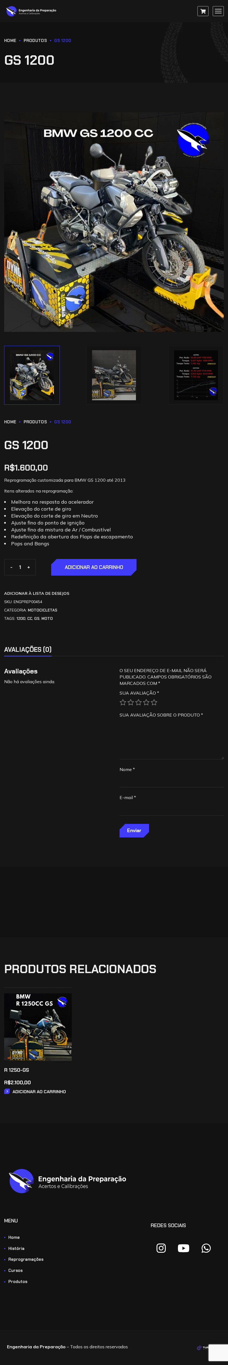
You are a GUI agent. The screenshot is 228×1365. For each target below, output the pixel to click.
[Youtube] (183, 1248)
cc (29, 618)
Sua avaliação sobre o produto (161, 715)
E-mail (128, 797)
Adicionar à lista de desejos (36, 593)
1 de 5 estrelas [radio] (123, 702)
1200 (20, 618)
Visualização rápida (63, 1017)
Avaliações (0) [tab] (28, 649)
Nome (127, 769)
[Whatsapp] (206, 1248)
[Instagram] (161, 1248)
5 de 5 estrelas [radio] (154, 702)
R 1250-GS (16, 1070)
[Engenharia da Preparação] (32, 11)
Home (10, 40)
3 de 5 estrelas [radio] (138, 702)
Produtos (35, 40)
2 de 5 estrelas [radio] (130, 702)
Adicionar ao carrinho (94, 567)
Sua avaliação (139, 693)
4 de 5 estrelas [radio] (146, 702)
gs (36, 618)
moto (47, 618)
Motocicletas (42, 610)
